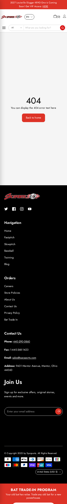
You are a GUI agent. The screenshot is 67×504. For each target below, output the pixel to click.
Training (9, 257)
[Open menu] (4, 28)
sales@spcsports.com (24, 358)
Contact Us (10, 306)
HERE (45, 6)
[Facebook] (14, 209)
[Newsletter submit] (58, 411)
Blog (6, 264)
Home (7, 231)
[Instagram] (22, 209)
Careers (8, 286)
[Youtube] (30, 209)
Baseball (9, 251)
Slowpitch (9, 244)
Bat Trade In (11, 320)
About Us (9, 299)
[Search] (62, 27)
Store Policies (12, 293)
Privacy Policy (12, 313)
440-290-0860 (21, 341)
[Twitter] (6, 209)
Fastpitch (9, 237)
